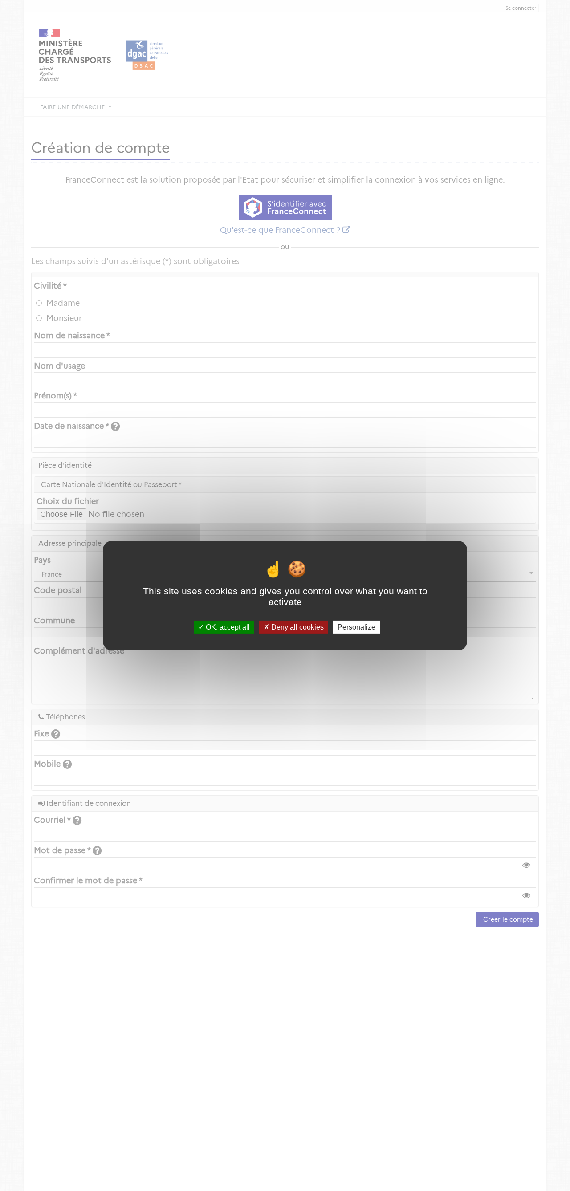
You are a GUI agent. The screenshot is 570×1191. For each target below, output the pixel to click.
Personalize (356, 626)
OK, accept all (227, 626)
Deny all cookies (296, 626)
